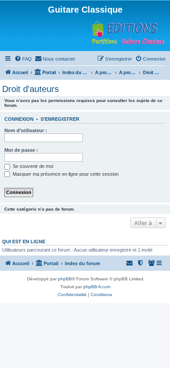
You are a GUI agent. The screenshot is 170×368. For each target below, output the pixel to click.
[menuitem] (23, 59)
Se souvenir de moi (32, 166)
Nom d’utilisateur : (25, 130)
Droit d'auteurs (30, 89)
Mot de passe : (21, 150)
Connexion (19, 119)
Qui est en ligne (23, 241)
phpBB (65, 278)
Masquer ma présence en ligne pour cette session (65, 174)
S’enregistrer (60, 119)
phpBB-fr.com (96, 286)
